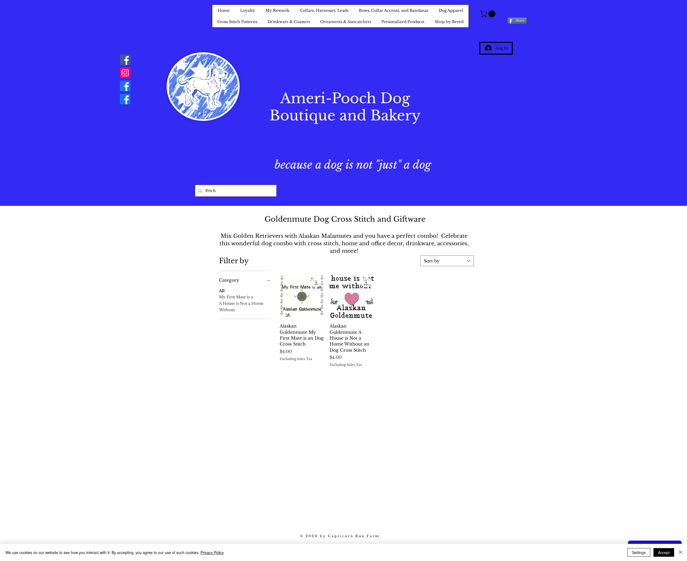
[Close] (680, 552)
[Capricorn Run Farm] (125, 59)
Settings (639, 552)
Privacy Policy (212, 552)
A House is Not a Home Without (241, 306)
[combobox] (447, 260)
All (222, 290)
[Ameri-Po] (125, 86)
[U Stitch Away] (125, 99)
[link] (488, 13)
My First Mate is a (236, 297)
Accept (664, 552)
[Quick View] (302, 296)
